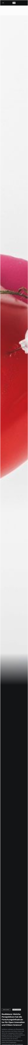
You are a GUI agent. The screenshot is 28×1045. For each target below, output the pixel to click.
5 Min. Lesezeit (16, 1009)
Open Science (6, 1009)
